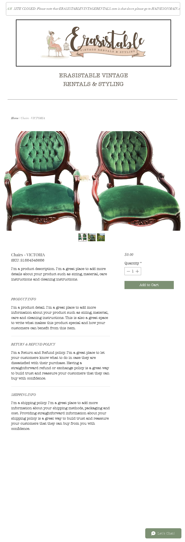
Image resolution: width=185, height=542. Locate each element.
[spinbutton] (133, 271)
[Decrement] (128, 271)
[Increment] (138, 271)
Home (14, 118)
